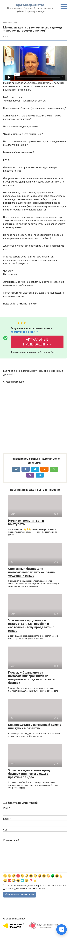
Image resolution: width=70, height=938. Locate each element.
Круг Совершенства (30, 5)
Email (7, 818)
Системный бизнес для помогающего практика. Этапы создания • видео (31, 572)
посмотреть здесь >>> (24, 331)
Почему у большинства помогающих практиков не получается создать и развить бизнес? (31, 678)
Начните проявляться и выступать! (26, 522)
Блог (5, 36)
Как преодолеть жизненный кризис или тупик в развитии (34, 726)
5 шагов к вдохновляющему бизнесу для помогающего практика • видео (29, 773)
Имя (6, 808)
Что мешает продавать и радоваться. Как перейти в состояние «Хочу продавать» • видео (31, 625)
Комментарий (11, 840)
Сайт (6, 829)
